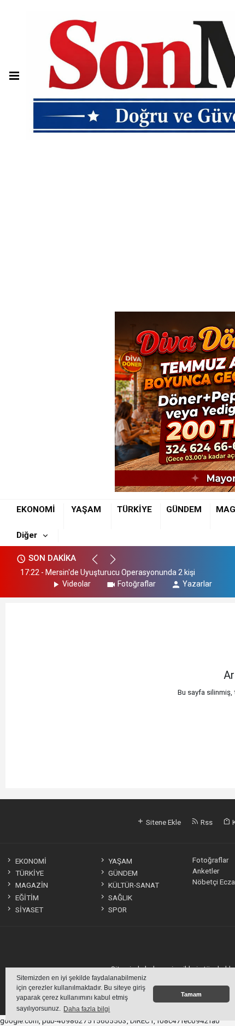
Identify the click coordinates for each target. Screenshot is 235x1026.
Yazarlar (197, 583)
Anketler (205, 870)
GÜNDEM (184, 509)
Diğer (26, 535)
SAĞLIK (120, 897)
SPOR (117, 909)
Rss (206, 822)
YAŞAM (86, 509)
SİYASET (29, 909)
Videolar (76, 583)
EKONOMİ (35, 509)
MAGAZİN (31, 885)
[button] (99, 564)
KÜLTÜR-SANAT (133, 885)
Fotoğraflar (137, 583)
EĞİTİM (26, 897)
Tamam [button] (191, 994)
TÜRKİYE (134, 509)
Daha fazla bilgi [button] (86, 1009)
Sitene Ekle (162, 822)
